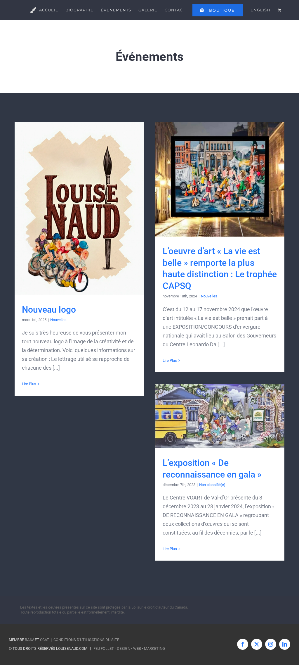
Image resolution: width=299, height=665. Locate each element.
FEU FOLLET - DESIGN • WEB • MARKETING (129, 648)
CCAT (44, 640)
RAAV (29, 640)
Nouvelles (58, 320)
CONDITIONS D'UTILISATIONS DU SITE (86, 640)
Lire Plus (29, 384)
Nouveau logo (49, 309)
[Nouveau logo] (79, 208)
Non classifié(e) (212, 485)
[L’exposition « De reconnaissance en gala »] (219, 416)
